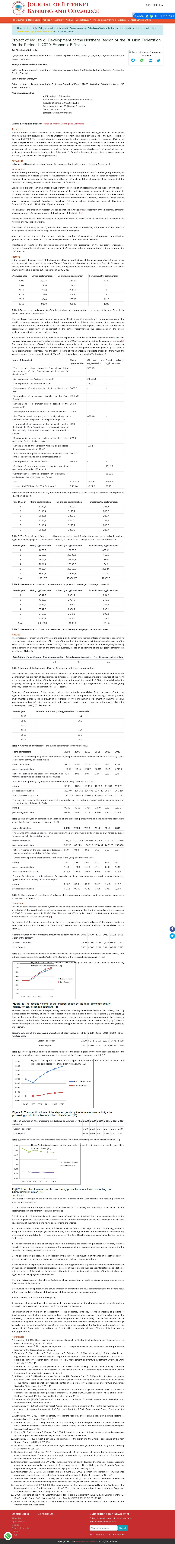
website (112, 1521)
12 (32, 705)
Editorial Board (33, 19)
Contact (16, 1531)
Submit (122, 1528)
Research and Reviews (86, 1541)
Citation (122, 19)
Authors (58, 19)
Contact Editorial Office (139, 19)
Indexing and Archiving (104, 19)
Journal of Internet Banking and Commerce (63, 8)
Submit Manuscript (21, 1528)
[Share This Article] (133, 60)
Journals (15, 1524)
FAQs (14, 1534)
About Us (16, 1518)
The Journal (18, 19)
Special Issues (82, 19)
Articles (46, 19)
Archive (69, 19)
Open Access (18, 1521)
